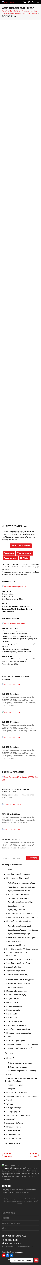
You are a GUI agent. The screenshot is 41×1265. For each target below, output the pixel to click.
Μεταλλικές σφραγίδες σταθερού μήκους (23, 938)
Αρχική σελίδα (7, 11)
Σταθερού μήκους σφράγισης (18, 894)
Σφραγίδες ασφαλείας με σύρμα (18, 963)
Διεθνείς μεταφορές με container (20, 1063)
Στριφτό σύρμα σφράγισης (16, 1021)
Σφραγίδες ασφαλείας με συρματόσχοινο (23, 930)
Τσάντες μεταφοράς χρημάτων (19, 983)
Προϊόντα (17, 11)
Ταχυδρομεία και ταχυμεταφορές (18, 1115)
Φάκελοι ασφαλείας (13, 1002)
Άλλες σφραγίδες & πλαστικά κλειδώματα (23, 917)
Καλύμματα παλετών (14, 1006)
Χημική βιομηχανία (13, 1112)
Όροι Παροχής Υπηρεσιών (31, 1201)
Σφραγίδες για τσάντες (16, 906)
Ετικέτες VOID (11, 1014)
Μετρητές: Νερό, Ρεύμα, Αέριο (17, 1092)
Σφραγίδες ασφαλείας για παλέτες (20, 902)
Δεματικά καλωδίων (13, 967)
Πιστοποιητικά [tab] (10, 558)
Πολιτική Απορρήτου (14, 1201)
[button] (33, 2)
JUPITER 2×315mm (7, 1155)
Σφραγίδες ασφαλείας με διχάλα (19, 934)
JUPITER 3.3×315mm (29, 1155)
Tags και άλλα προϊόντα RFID (17, 971)
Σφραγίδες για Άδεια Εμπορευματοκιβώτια (22, 1044)
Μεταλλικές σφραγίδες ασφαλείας (18, 921)
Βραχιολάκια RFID (13, 999)
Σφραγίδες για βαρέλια (16, 910)
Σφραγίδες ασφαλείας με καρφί (19, 926)
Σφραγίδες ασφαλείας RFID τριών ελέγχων (22, 949)
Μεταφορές (10, 1058)
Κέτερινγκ (11, 1089)
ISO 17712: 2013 (8, 1213)
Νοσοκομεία (10, 1119)
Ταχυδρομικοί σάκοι (15, 987)
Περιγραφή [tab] (9, 553)
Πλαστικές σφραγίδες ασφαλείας (18, 878)
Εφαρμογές (9, 1053)
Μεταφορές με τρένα (15, 1085)
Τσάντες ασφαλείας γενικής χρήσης (21, 980)
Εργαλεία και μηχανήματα (15, 1040)
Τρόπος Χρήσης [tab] (24, 553)
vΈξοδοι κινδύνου (13, 1134)
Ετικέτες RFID (11, 1018)
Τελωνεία (9, 1104)
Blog (4, 1228)
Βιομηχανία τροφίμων (14, 1108)
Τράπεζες (10, 1100)
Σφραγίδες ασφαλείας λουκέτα (19, 891)
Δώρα (8, 1037)
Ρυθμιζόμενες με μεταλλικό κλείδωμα (24, 13)
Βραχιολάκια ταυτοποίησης (16, 995)
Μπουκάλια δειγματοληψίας (16, 991)
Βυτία (10, 1074)
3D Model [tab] (24, 558)
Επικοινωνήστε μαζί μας (11, 1223)
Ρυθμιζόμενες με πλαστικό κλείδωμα (21, 887)
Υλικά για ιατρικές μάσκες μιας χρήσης (20, 1048)
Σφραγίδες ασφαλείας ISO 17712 (18, 874)
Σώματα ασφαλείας (13, 1131)
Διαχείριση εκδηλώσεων (15, 1123)
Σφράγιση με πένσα (15, 941)
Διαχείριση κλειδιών (13, 1138)
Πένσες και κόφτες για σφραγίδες (18, 1033)
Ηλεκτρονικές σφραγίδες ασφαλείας (19, 959)
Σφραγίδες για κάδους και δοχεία (20, 913)
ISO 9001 (5, 1218)
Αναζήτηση (33, 858)
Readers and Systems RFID (16, 1025)
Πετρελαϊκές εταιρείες (14, 1127)
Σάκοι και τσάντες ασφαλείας (17, 975)
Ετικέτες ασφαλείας (13, 1010)
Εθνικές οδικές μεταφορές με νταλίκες (22, 1071)
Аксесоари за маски (12, 1143)
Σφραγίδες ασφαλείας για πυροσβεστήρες (21, 1096)
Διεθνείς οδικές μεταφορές (17, 1067)
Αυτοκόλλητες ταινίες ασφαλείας (18, 1029)
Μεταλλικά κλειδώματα (16, 945)
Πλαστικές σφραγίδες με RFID (19, 898)
